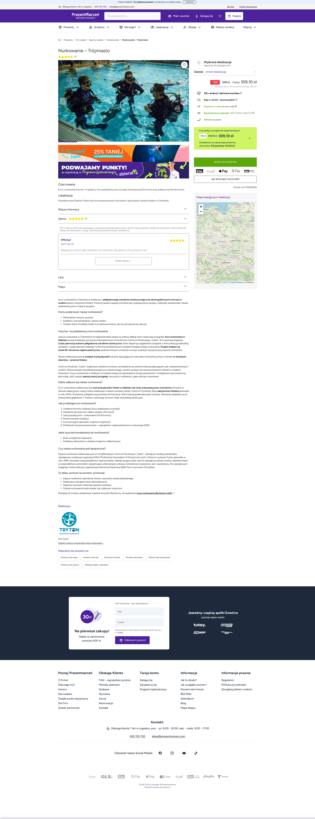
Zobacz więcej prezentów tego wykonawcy (80, 543)
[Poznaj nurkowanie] (123, 100)
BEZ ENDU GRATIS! (241, 113)
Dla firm (230, 7)
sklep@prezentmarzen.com (121, 7)
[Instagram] (172, 753)
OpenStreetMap (237, 282)
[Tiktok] (196, 753)
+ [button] (201, 207)
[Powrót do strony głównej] (59, 40)
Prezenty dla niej (90, 557)
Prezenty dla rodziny (70, 565)
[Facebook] (160, 753)
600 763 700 (137, 736)
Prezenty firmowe (112, 557)
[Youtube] (184, 753)
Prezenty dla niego (69, 557)
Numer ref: (239, 187)
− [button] (201, 212)
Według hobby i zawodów (96, 565)
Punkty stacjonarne (248, 7)
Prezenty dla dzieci (134, 557)
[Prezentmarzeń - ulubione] (220, 16)
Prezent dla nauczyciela (159, 557)
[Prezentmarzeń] (85, 16)
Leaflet (224, 282)
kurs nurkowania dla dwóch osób (154, 493)
